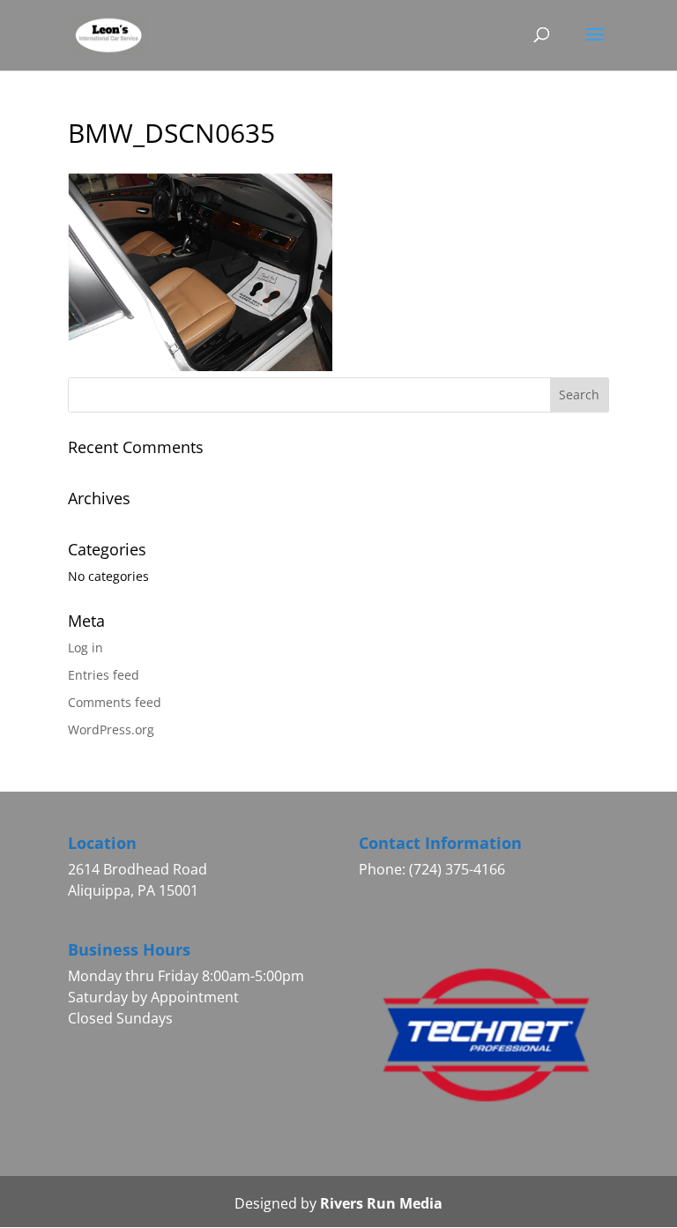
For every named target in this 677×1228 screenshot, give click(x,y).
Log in (85, 647)
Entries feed (103, 674)
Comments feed (114, 702)
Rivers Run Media (381, 1203)
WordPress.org (111, 729)
